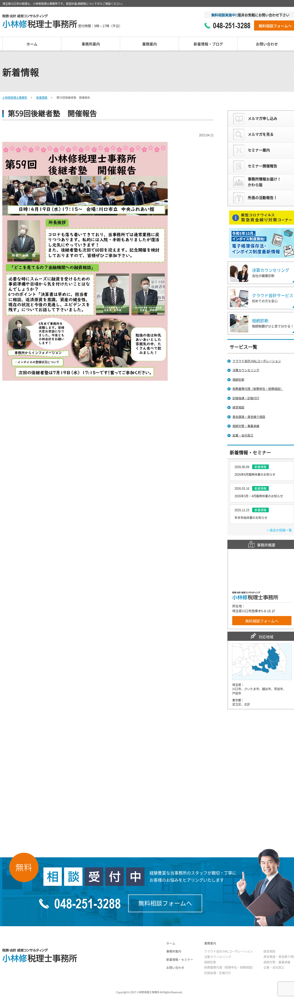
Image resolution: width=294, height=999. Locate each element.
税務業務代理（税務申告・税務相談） (229, 967)
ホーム (31, 44)
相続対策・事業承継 (276, 962)
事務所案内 (91, 44)
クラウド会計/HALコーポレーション (228, 951)
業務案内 (149, 44)
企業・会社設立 (273, 967)
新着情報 (41, 97)
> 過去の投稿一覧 (279, 530)
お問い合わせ (175, 967)
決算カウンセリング (217, 956)
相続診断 (210, 962)
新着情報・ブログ (208, 44)
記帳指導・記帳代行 (217, 972)
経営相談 (269, 951)
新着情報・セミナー (179, 959)
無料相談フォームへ (261, 621)
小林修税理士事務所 (14, 97)
